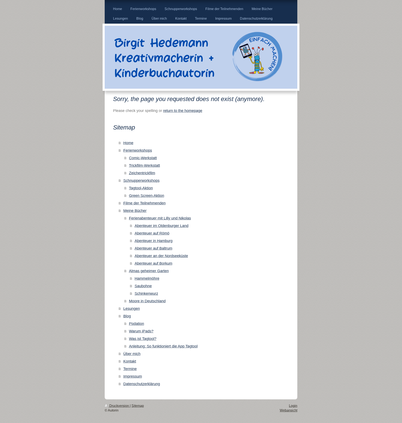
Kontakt (129, 361)
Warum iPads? (141, 331)
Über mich (131, 354)
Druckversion (119, 406)
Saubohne (143, 286)
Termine (130, 369)
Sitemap (137, 406)
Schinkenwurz (146, 293)
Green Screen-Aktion (146, 196)
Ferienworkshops (137, 150)
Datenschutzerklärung (141, 384)
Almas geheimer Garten (149, 271)
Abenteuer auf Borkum (153, 263)
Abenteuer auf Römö (152, 233)
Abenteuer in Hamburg (154, 241)
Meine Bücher (135, 211)
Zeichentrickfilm (142, 173)
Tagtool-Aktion (141, 188)
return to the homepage (182, 111)
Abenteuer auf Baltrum (153, 248)
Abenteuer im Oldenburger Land (161, 226)
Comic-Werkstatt (143, 158)
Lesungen (131, 308)
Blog (127, 316)
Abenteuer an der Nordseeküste (161, 256)
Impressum (132, 376)
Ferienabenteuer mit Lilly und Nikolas (160, 218)
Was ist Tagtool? (142, 339)
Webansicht (288, 410)
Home (128, 143)
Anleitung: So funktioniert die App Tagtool (163, 346)
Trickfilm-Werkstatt (144, 165)
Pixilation (136, 324)
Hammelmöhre (147, 278)
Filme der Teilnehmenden (144, 203)
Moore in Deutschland (147, 301)
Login (293, 406)
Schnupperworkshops (141, 180)
